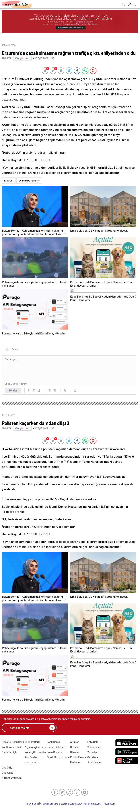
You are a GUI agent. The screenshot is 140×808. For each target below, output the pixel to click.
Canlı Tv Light (10, 752)
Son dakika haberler (29, 180)
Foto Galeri (93, 741)
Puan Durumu (55, 752)
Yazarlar (92, 752)
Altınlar (74, 741)
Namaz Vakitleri (56, 747)
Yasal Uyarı (109, 803)
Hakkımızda (32, 803)
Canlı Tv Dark (32, 741)
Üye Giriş (7, 767)
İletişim (43, 803)
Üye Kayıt (7, 772)
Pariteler (75, 762)
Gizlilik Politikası (56, 803)
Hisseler (75, 752)
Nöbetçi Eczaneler (35, 752)
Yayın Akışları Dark (35, 747)
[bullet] (54, 390)
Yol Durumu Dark (12, 747)
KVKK (79, 803)
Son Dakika (31, 757)
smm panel (30, 762)
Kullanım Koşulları (93, 803)
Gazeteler (93, 757)
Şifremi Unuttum (12, 777)
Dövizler (75, 747)
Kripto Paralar (78, 757)
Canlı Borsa (53, 741)
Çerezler (70, 803)
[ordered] (49, 390)
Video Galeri (94, 747)
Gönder (13, 390)
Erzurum (8, 180)
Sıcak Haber (94, 762)
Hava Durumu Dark (13, 741)
